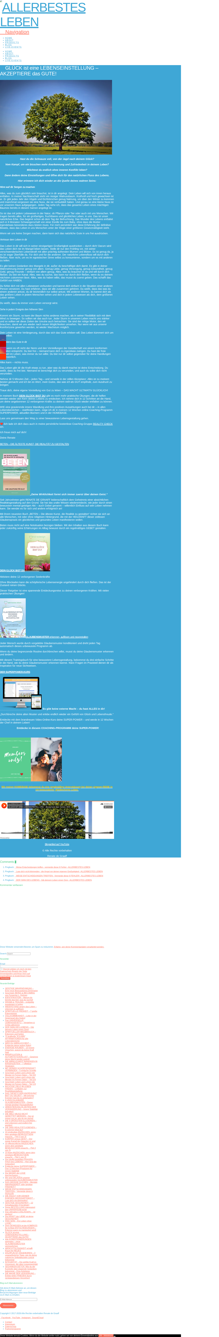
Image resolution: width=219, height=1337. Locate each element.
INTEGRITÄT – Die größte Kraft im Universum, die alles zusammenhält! (21, 1263)
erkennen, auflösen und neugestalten (57, 636)
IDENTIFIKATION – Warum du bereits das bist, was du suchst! (19, 998)
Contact (8, 1322)
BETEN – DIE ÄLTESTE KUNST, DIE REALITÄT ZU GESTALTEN (34, 444)
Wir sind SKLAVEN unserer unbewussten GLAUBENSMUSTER (21, 1179)
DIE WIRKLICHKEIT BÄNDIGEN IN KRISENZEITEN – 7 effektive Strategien (21, 1063)
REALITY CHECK (103, 423)
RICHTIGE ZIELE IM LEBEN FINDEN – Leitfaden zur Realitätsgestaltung (18, 1088)
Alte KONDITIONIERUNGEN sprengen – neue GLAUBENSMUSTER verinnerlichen (18, 1242)
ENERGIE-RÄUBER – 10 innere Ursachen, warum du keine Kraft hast (19, 1050)
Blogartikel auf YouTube (57, 844)
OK (100, 1336)
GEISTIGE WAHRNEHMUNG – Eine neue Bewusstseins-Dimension (21, 989)
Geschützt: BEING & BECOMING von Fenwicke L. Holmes (20, 994)
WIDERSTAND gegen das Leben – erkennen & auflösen (21, 1008)
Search (3, 954)
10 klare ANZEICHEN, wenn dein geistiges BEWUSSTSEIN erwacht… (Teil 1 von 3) (20, 1155)
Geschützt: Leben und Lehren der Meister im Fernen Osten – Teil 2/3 (20, 1078)
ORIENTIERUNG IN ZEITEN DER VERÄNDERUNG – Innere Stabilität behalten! (21, 1109)
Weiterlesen (108, 1336)
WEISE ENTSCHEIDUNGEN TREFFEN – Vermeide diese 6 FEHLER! (19, 1191)
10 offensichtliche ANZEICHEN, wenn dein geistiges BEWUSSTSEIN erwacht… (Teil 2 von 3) (20, 1146)
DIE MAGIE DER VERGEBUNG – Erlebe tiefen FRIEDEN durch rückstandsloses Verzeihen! (20, 1275)
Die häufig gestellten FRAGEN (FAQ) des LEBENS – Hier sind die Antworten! (20, 1161)
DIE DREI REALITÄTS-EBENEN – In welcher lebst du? (21, 1128)
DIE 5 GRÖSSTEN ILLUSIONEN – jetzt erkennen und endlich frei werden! (20, 1123)
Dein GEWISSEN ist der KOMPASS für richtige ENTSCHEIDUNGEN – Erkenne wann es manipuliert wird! (21, 1228)
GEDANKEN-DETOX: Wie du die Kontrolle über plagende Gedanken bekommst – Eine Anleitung (21, 1269)
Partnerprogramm (13, 1329)
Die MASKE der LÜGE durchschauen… (15, 1174)
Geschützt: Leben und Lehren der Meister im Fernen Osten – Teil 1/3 (20, 1083)
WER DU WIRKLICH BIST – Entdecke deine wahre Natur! (18, 1044)
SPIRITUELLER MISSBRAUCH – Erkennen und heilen (20, 1033)
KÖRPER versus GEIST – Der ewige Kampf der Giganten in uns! (20, 1140)
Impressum (10, 1324)
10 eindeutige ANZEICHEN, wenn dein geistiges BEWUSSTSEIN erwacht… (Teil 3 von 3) (20, 1134)
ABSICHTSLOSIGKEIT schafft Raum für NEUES (18, 1249)
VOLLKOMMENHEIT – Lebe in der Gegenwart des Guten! (20, 1017)
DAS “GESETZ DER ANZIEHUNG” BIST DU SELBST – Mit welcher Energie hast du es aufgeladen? (21, 1095)
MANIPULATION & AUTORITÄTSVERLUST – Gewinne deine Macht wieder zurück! (21, 1056)
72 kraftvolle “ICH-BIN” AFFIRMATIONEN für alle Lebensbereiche (16, 1038)
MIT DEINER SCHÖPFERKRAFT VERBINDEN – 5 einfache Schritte (20, 1069)
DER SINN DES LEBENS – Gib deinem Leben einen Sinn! (19, 1028)
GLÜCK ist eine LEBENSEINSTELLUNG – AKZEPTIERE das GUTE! (17, 1234)
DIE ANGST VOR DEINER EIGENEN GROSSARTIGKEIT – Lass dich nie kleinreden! (20, 1198)
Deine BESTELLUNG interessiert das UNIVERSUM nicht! (20, 1208)
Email (2, 964)
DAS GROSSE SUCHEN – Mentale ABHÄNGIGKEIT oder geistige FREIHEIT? (21, 1184)
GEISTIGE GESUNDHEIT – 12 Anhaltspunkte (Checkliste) (19, 1204)
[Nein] (115, 1336)
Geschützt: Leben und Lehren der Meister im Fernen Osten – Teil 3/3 (20, 1074)
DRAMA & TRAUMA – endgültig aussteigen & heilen (19, 1003)
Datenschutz (10, 1326)
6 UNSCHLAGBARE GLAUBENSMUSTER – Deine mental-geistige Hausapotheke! (19, 1102)
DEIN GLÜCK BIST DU (32, 395)
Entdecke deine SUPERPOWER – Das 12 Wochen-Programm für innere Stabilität (20, 1168)
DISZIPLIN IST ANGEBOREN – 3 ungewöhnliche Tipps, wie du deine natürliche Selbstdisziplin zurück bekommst (21, 1256)
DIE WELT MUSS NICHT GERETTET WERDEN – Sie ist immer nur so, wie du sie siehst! (19, 1116)
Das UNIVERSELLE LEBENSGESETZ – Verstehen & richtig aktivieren (20, 1022)
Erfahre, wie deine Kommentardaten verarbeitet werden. (79, 947)
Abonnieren (8, 1305)
